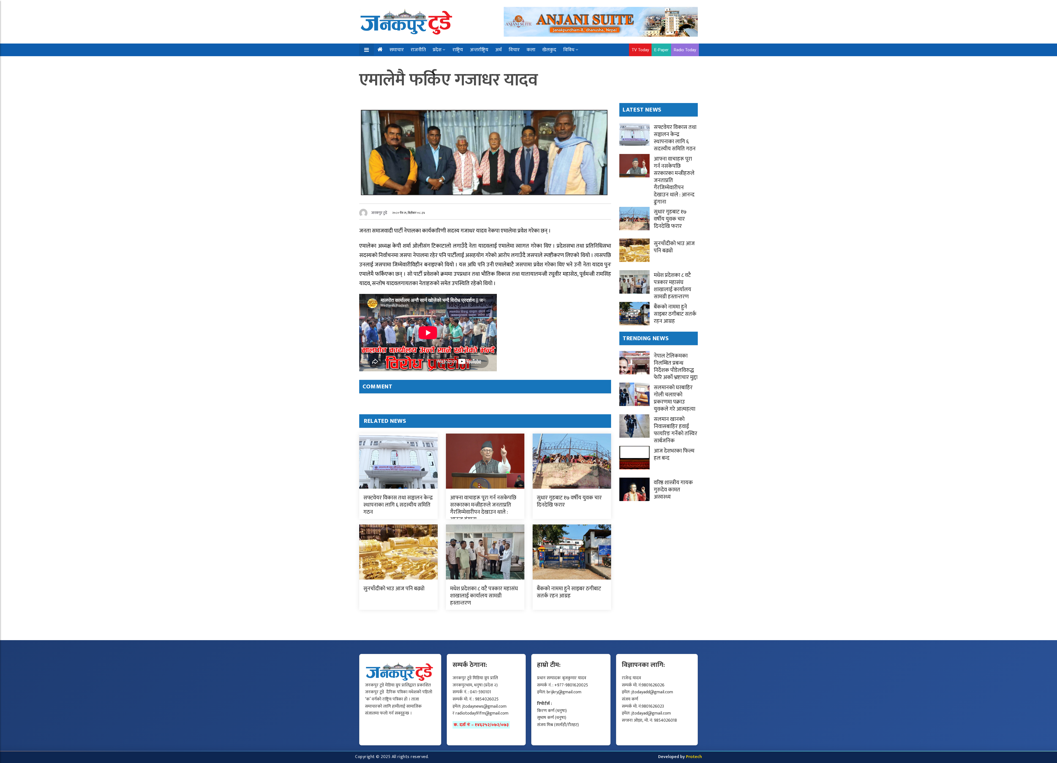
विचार (514, 50)
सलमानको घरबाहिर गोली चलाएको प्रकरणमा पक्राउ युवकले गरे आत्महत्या (674, 398)
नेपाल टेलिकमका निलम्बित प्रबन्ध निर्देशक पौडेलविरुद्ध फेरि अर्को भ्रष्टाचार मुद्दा (676, 366)
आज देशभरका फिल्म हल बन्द (674, 454)
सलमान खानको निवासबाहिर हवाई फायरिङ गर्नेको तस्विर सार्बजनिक (675, 430)
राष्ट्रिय (458, 50)
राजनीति (418, 50)
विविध (568, 50)
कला (531, 50)
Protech (694, 757)
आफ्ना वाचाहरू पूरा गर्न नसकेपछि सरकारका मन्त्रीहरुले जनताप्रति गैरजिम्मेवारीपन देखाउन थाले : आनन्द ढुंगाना (483, 508)
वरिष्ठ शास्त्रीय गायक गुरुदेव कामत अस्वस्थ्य (673, 490)
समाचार (396, 50)
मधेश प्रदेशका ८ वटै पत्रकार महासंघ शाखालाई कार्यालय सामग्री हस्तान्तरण (484, 596)
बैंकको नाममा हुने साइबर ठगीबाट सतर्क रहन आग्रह (569, 592)
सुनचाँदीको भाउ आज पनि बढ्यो (393, 588)
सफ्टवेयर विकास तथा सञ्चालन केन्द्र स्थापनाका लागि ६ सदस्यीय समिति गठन (398, 505)
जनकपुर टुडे (379, 213)
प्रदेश (437, 50)
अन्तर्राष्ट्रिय (479, 50)
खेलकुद (549, 50)
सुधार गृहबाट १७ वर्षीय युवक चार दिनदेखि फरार (569, 501)
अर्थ (498, 50)
